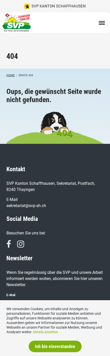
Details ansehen (45, 332)
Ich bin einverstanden (55, 346)
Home (10, 75)
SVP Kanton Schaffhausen (57, 6)
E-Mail (10, 295)
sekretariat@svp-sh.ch (26, 205)
